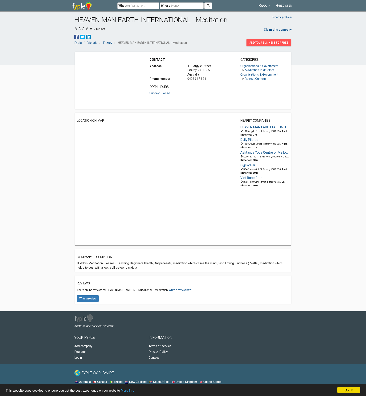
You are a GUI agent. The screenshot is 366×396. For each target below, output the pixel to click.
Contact (154, 357)
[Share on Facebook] (76, 36)
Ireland (118, 382)
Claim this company (278, 29)
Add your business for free (269, 42)
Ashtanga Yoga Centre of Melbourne (264, 152)
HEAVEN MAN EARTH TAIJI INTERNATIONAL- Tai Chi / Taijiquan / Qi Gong (264, 127)
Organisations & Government (259, 66)
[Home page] (82, 5)
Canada (101, 382)
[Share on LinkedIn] (88, 36)
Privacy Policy (158, 352)
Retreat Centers (255, 79)
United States (212, 382)
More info (127, 390)
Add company (83, 346)
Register (285, 5)
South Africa (160, 382)
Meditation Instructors (259, 70)
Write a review (87, 298)
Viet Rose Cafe (251, 178)
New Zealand (137, 382)
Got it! (348, 390)
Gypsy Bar (247, 165)
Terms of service (160, 346)
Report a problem (282, 16)
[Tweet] (82, 36)
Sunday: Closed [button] (159, 93)
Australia (84, 382)
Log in (265, 5)
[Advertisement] (109, 80)
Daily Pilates (249, 140)
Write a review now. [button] (180, 289)
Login (78, 357)
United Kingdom (186, 382)
